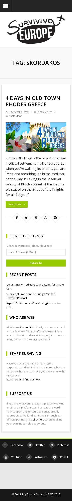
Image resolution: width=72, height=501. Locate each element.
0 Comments (45, 112)
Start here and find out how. (23, 379)
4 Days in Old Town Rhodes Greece (33, 101)
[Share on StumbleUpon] (45, 217)
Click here (38, 419)
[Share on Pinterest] (36, 217)
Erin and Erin (27, 327)
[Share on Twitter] (26, 217)
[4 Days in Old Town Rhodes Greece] (36, 137)
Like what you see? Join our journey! (29, 245)
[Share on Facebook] (17, 217)
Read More (15, 204)
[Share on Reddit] (55, 217)
